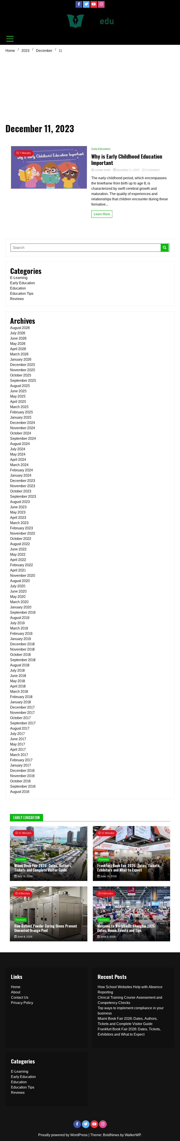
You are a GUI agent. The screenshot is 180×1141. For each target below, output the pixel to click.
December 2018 (22, 644)
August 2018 (19, 665)
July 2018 (17, 670)
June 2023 (18, 507)
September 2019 (22, 612)
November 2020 (22, 575)
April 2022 (18, 560)
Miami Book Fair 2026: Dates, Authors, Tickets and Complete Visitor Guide (43, 867)
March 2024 (19, 465)
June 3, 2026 (107, 936)
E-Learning (18, 278)
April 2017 (18, 749)
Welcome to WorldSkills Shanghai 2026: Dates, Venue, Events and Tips (126, 928)
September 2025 (23, 380)
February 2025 (21, 412)
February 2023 (21, 528)
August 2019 (19, 618)
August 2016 (19, 791)
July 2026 (17, 333)
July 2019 (17, 623)
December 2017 (22, 707)
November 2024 (22, 428)
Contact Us (19, 997)
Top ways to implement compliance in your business (131, 1010)
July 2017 (17, 734)
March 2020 (19, 602)
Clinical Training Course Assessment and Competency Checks (130, 1000)
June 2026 (18, 338)
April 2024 (18, 459)
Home (15, 987)
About (15, 992)
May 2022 (17, 554)
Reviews (17, 299)
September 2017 (23, 723)
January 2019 (20, 639)
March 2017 (19, 755)
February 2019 (21, 633)
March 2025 (19, 407)
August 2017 (19, 728)
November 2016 (22, 776)
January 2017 (20, 765)
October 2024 (20, 433)
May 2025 (17, 396)
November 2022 (22, 533)
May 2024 (17, 454)
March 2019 (19, 628)
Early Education (100, 149)
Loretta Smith (102, 170)
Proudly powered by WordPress (63, 1135)
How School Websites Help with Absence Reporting (130, 989)
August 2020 (20, 581)
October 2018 (20, 654)
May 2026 (17, 343)
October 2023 (20, 491)
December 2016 (22, 770)
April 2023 (18, 517)
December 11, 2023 (127, 170)
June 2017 (18, 739)
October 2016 (20, 781)
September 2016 (22, 786)
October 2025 (20, 375)
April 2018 (17, 686)
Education (18, 288)
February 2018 (21, 697)
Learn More (102, 214)
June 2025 (18, 391)
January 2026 (20, 359)
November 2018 (22, 649)
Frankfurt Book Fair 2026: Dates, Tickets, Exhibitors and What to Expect (128, 867)
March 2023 (19, 523)
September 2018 (22, 660)
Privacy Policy (22, 1003)
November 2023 (22, 486)
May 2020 (17, 596)
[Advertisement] (90, 87)
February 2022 (21, 565)
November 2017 (22, 712)
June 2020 (18, 591)
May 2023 (17, 512)
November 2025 (22, 370)
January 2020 (20, 607)
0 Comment (152, 170)
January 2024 (20, 475)
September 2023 (23, 496)
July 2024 (17, 449)
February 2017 (21, 760)
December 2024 (22, 423)
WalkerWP (133, 1135)
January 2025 (20, 417)
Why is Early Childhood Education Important (126, 159)
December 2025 (22, 365)
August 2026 (20, 328)
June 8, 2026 (24, 936)
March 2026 (19, 354)
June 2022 (18, 549)
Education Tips (21, 293)
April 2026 (18, 349)
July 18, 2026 (24, 876)
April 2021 (18, 570)
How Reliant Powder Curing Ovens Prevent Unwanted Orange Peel (45, 928)
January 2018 (20, 702)
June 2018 (18, 676)
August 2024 (20, 444)
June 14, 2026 (108, 876)
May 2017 (17, 744)
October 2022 (20, 538)
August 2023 (20, 502)
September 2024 (23, 438)
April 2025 (18, 401)
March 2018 (19, 691)
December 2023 (22, 480)
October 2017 (20, 718)
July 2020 (17, 586)
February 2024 (21, 470)
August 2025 (20, 386)
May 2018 (17, 681)
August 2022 (20, 544)
